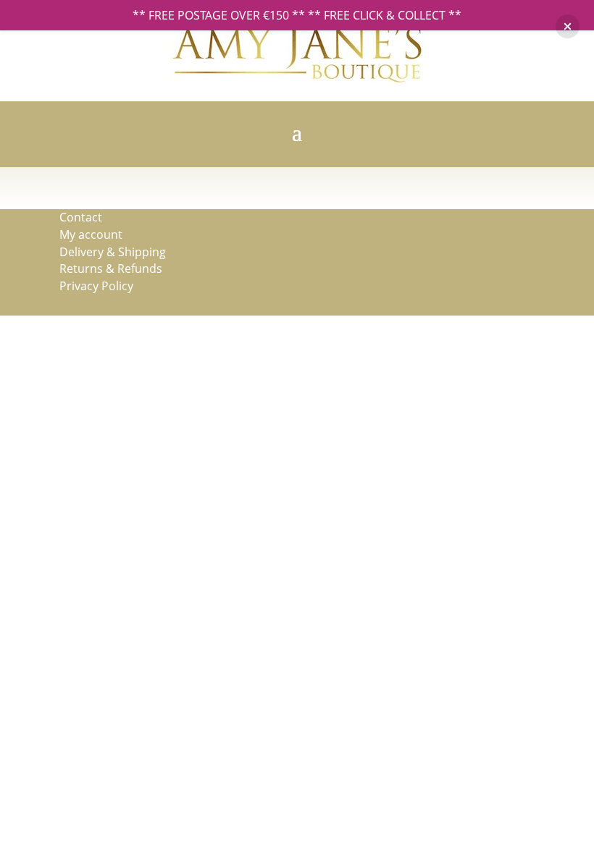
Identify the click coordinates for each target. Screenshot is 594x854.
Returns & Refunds (110, 268)
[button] (568, 26)
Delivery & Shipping (112, 252)
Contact (80, 217)
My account (90, 234)
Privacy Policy (96, 286)
